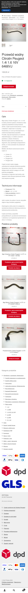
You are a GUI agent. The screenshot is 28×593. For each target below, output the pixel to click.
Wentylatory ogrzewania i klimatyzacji (15, 402)
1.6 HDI (9, 409)
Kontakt (6, 519)
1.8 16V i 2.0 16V (11, 412)
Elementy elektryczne (9, 428)
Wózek (6, 537)
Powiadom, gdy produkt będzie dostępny (14, 263)
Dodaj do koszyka (9, 86)
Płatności (6, 528)
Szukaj (14, 590)
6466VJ (9, 99)
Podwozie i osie (8, 438)
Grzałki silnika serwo (10, 381)
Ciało (5, 423)
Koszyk (22, 589)
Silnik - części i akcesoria (10, 441)
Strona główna (7, 15)
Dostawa (6, 513)
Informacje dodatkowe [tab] (8, 111)
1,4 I (17, 17)
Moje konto (7, 522)
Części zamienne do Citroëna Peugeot (14, 507)
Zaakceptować (6, 10)
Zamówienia (7, 540)
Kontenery (6, 433)
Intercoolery (8, 383)
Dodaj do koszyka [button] (14, 358)
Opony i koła (7, 436)
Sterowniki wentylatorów (11, 394)
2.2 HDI (9, 417)
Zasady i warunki (8, 543)
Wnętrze (6, 446)
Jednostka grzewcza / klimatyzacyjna (15, 386)
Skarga (6, 534)
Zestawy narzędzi (8, 449)
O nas (5, 525)
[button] (24, 25)
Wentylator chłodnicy (11, 399)
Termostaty (8, 396)
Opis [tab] (3, 106)
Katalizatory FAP (8, 430)
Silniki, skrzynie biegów (10, 444)
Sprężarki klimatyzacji (11, 391)
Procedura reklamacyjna (10, 531)
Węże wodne (12, 17)
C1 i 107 (9, 420)
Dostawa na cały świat (10, 516)
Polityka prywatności (9, 510)
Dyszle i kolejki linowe (9, 425)
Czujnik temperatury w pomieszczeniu (15, 378)
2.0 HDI (9, 415)
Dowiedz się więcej (14, 268)
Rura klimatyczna (9, 388)
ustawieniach (4, 7)
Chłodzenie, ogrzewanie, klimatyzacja (13, 375)
